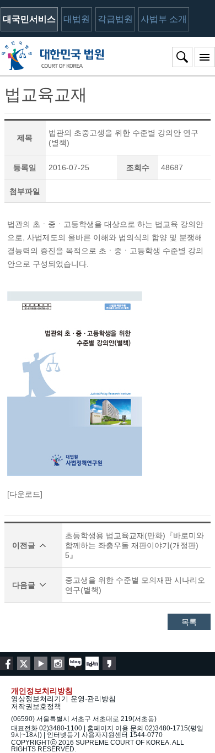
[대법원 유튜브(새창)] (40, 663)
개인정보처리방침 (42, 690)
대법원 (76, 19)
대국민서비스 (29, 19)
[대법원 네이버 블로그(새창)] (75, 663)
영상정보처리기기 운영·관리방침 (63, 699)
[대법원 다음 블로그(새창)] (92, 663)
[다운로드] (24, 494)
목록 (189, 621)
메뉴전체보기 (205, 57)
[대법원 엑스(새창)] (23, 663)
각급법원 (115, 19)
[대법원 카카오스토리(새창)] (109, 663)
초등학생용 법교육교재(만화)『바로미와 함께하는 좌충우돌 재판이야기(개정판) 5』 (134, 545)
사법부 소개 (164, 19)
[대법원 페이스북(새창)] (6, 663)
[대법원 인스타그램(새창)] (57, 663)
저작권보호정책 (36, 706)
